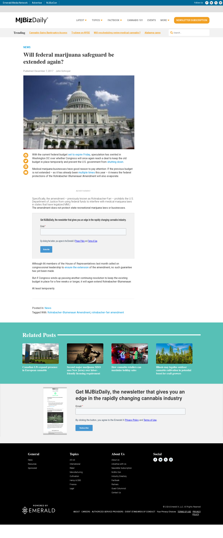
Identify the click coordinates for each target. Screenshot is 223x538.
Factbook (113, 20)
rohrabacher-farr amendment (108, 312)
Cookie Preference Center (33, 525)
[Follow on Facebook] (206, 2)
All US (72, 460)
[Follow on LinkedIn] (211, 2)
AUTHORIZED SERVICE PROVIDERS (107, 512)
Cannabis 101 (135, 20)
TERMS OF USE (184, 512)
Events (151, 20)
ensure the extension (77, 267)
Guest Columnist (119, 489)
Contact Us (116, 493)
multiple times (87, 172)
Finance (73, 484)
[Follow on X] (216, 2)
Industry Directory (119, 476)
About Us (115, 460)
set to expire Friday (79, 154)
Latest (80, 20)
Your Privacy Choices (166, 512)
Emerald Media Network (15, 3)
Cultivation (74, 476)
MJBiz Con (116, 472)
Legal (72, 489)
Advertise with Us (119, 464)
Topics (96, 20)
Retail (72, 468)
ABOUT (76, 512)
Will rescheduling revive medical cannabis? (117, 32)
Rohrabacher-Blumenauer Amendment (69, 312)
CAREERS (85, 512)
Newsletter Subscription (191, 20)
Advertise (37, 3)
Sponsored (32, 468)
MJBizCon (51, 3)
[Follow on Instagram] (220, 2)
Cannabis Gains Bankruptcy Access (48, 32)
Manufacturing (76, 472)
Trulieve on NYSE (80, 32)
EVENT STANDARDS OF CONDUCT (140, 512)
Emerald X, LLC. (177, 507)
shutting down (115, 161)
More (163, 20)
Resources (32, 464)
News (27, 47)
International (75, 464)
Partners (115, 484)
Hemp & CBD (75, 480)
